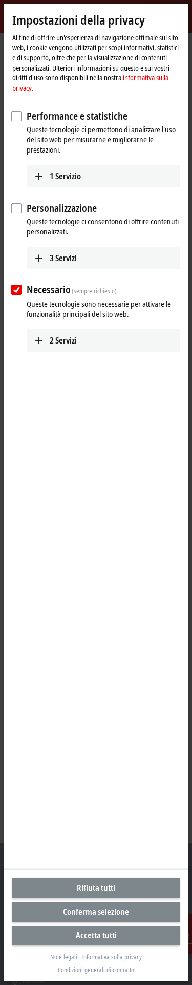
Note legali (63, 957)
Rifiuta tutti (96, 887)
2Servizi (63, 340)
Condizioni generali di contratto (96, 970)
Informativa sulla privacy (111, 957)
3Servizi (63, 258)
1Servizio (65, 176)
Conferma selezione (96, 911)
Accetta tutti (96, 935)
